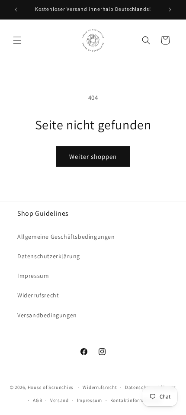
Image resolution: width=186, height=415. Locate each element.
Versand (59, 400)
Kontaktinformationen (135, 400)
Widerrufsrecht (38, 295)
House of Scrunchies (51, 387)
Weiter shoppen (93, 156)
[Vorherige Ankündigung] (16, 9)
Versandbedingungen (47, 315)
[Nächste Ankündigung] (170, 9)
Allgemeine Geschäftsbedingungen (66, 236)
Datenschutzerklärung (48, 256)
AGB (37, 400)
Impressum (33, 276)
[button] (17, 40)
